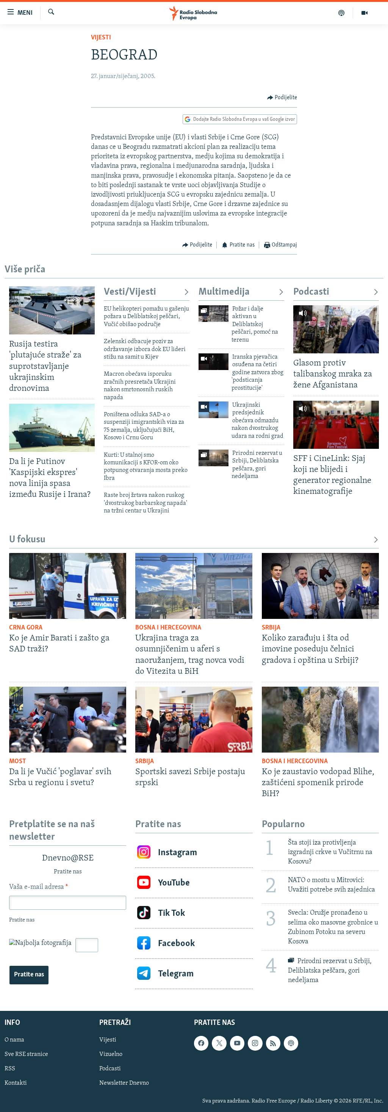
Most (17, 761)
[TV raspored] (291, 1043)
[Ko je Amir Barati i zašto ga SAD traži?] (67, 586)
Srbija (271, 628)
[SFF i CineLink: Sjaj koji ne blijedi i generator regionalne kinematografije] (336, 425)
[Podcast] (341, 13)
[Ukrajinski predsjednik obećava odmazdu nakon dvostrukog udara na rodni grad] (213, 409)
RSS (10, 1069)
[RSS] (273, 1043)
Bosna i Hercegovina (168, 628)
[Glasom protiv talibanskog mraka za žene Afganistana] (336, 329)
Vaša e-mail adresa (38, 887)
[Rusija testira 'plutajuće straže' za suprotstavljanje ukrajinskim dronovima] (52, 310)
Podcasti (311, 292)
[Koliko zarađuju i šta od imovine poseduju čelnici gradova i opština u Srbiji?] (320, 586)
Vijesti (101, 37)
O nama (14, 1040)
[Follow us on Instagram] (255, 1043)
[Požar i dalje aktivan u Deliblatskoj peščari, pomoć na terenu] (213, 313)
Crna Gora (25, 628)
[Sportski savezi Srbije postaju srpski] (193, 720)
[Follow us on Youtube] (237, 1043)
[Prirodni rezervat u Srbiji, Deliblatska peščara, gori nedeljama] (213, 458)
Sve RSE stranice (26, 1054)
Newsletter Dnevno (124, 1084)
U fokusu (27, 540)
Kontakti (16, 1084)
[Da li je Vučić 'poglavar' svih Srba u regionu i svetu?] (67, 720)
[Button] (282, 98)
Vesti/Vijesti (130, 292)
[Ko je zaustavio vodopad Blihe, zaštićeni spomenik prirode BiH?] (320, 720)
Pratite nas (29, 974)
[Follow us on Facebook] (201, 1043)
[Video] (364, 13)
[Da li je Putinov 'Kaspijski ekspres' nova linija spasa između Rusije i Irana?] (52, 428)
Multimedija (224, 292)
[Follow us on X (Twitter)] (219, 1043)
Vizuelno (110, 1054)
